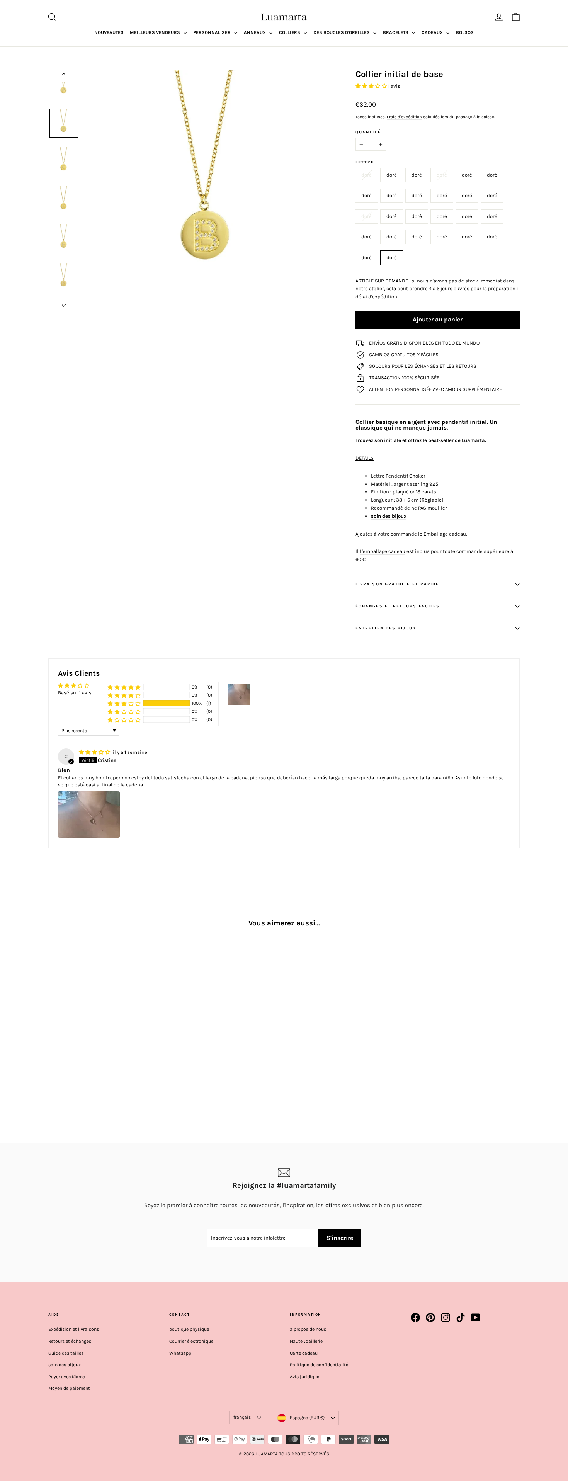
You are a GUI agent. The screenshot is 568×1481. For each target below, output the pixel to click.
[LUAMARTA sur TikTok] (460, 1317)
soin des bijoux (64, 1364)
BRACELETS (396, 32)
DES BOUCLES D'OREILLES (342, 32)
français (242, 1417)
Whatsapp (180, 1353)
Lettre (364, 162)
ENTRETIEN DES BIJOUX (386, 628)
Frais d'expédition (404, 116)
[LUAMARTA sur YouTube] (475, 1317)
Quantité (368, 132)
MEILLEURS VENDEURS (155, 32)
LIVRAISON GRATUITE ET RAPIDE (397, 584)
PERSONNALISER (212, 32)
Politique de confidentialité (319, 1364)
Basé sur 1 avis (75, 692)
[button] (371, 86)
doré (366, 175)
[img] (95, 752)
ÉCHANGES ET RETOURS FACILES (397, 606)
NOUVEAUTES (109, 32)
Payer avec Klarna (66, 1376)
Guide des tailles (65, 1353)
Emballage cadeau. (445, 534)
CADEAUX (433, 32)
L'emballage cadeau (382, 551)
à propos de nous (308, 1329)
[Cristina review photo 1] (89, 814)
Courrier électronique (191, 1341)
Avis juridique (304, 1376)
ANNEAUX (255, 32)
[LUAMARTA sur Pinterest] (430, 1317)
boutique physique (189, 1329)
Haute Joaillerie (306, 1341)
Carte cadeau (304, 1353)
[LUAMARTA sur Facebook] (415, 1317)
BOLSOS (465, 32)
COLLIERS (290, 32)
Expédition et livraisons (73, 1329)
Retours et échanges (69, 1341)
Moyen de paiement (69, 1388)
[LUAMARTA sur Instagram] (445, 1317)
